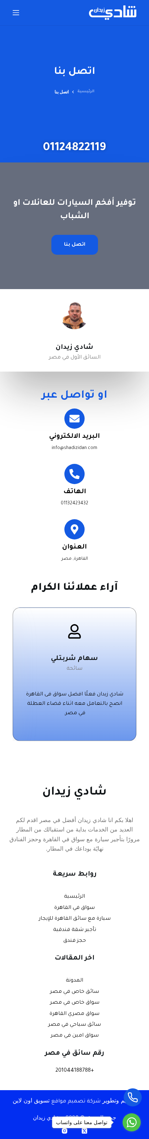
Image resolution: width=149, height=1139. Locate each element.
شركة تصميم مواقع (76, 1102)
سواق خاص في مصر (74, 1003)
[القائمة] (16, 12)
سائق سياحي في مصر (74, 1025)
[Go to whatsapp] (132, 1122)
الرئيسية (74, 897)
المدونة (74, 981)
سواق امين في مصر (75, 1036)
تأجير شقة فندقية (74, 930)
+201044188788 (74, 1071)
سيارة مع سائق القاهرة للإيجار (75, 919)
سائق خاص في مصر (74, 992)
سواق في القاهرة (74, 908)
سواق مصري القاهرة (74, 1014)
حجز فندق (74, 941)
